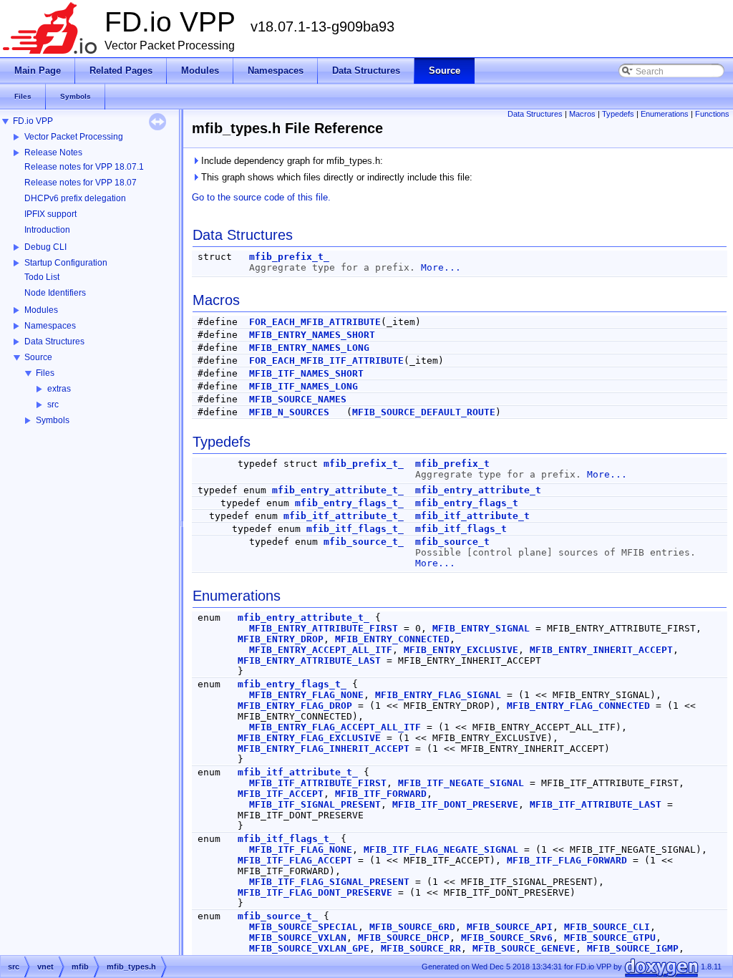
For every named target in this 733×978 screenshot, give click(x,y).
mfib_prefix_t (452, 463)
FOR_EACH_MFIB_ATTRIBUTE (315, 321)
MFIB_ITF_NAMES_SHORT (306, 373)
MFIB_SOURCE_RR (421, 948)
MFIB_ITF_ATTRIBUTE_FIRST (318, 783)
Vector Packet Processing (73, 137)
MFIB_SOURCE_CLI (607, 926)
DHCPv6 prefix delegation (75, 198)
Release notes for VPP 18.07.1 (84, 167)
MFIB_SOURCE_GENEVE (524, 948)
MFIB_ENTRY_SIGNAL (481, 628)
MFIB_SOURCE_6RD (412, 926)
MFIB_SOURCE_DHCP (404, 937)
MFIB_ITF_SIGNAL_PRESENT (315, 804)
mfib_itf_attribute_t (472, 515)
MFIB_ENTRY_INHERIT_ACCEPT (601, 649)
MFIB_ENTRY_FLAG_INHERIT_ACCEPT (323, 748)
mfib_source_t (452, 541)
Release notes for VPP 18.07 (80, 183)
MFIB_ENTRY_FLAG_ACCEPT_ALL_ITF (335, 727)
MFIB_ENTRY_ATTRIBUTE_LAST (309, 660)
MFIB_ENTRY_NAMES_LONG (309, 347)
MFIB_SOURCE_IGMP (633, 948)
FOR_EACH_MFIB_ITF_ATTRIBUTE (326, 360)
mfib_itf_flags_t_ (355, 528)
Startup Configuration (65, 263)
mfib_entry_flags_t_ (349, 503)
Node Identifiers (55, 293)
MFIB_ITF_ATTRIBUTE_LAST (595, 804)
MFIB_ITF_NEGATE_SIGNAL (461, 783)
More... (441, 267)
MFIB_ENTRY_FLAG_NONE (306, 694)
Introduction (47, 230)
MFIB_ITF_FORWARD (381, 793)
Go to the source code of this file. (261, 197)
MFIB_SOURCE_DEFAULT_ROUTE (423, 412)
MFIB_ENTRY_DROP (281, 639)
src (53, 405)
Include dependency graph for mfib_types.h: (290, 160)
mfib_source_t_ (364, 541)
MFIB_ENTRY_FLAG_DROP (295, 705)
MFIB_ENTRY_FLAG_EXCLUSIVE (309, 737)
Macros (582, 114)
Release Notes (53, 152)
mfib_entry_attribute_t (478, 490)
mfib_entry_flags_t (466, 503)
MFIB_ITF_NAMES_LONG (303, 386)
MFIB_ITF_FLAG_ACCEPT (295, 860)
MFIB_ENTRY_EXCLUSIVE (461, 649)
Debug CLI (45, 247)
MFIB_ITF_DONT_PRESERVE (455, 804)
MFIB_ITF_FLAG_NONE (300, 849)
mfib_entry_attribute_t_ (338, 490)
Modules (41, 310)
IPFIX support (50, 214)
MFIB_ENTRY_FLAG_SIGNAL (438, 694)
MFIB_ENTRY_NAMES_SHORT (312, 334)
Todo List (41, 277)
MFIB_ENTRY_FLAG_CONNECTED (578, 705)
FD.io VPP (33, 121)
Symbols (52, 420)
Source (38, 357)
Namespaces (50, 326)
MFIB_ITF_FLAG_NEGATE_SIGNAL (441, 849)
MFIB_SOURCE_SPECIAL (303, 926)
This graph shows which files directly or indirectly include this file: (335, 177)
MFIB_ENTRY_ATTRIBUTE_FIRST (323, 628)
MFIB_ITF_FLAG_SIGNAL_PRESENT (329, 881)
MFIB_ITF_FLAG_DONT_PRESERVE (315, 892)
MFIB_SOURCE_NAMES (297, 399)
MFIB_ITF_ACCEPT (281, 793)
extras (59, 389)
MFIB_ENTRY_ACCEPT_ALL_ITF (320, 649)
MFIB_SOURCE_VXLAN (297, 937)
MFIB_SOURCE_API (510, 926)
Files (45, 373)
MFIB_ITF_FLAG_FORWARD (567, 860)
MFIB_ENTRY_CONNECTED (392, 639)
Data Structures (54, 342)
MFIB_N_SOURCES (289, 412)
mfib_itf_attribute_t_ (343, 515)
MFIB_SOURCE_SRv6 (507, 937)
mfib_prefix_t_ (289, 256)
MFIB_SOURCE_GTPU (610, 937)
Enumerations (665, 114)
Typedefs (618, 114)
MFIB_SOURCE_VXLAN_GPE (309, 948)
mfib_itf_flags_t (461, 528)
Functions (712, 114)
